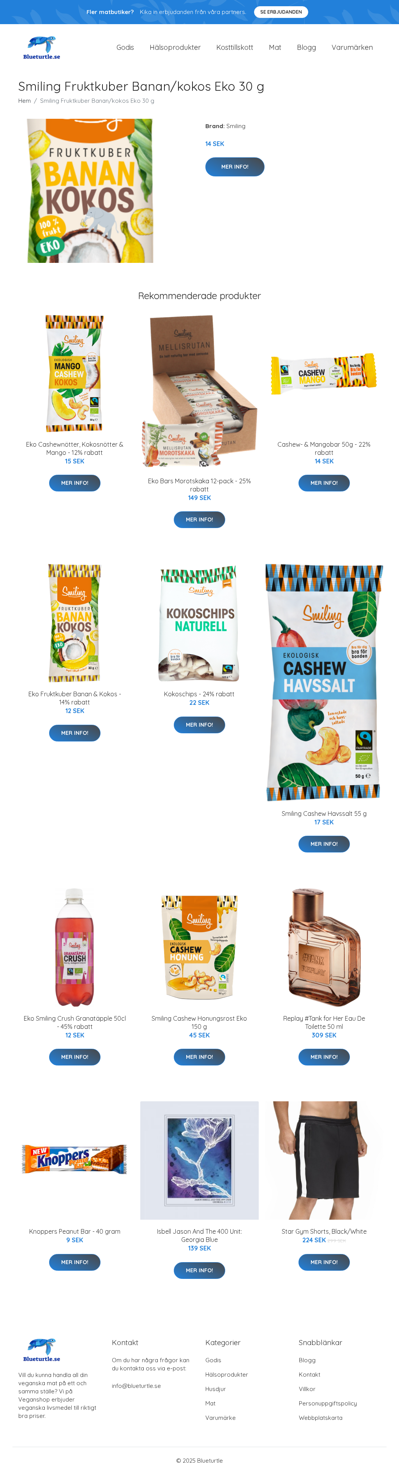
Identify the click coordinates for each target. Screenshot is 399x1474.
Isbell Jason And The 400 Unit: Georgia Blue (199, 1235)
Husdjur (215, 1389)
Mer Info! (235, 166)
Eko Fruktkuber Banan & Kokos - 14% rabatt (74, 698)
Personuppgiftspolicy (328, 1403)
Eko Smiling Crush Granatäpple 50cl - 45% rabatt (75, 1022)
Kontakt (309, 1374)
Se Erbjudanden (281, 12)
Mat (275, 47)
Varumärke (220, 1417)
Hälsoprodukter (175, 47)
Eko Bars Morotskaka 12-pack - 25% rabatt (199, 485)
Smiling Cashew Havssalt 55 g (324, 813)
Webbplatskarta (321, 1417)
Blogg (306, 47)
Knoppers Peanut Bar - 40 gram (74, 1231)
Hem (24, 100)
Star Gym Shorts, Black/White (324, 1231)
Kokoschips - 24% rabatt (199, 694)
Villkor (307, 1389)
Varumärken (352, 47)
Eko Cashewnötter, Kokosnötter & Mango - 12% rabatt (75, 448)
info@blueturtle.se (136, 1385)
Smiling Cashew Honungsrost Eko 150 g (199, 1022)
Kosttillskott (234, 47)
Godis (125, 47)
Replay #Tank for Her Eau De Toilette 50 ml (324, 1022)
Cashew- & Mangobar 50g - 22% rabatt (324, 448)
